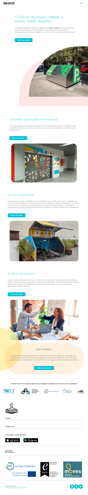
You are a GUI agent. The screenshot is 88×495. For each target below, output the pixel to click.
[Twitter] (81, 486)
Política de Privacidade (21, 487)
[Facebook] (76, 486)
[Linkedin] (72, 486)
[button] (81, 3)
